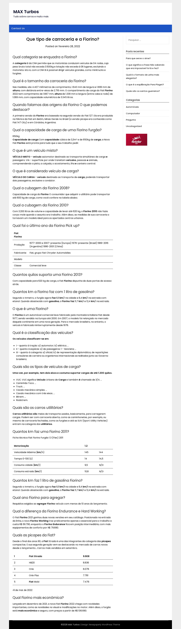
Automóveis (132, 106)
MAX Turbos (26, 12)
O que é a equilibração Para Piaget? (145, 84)
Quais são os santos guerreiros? (143, 91)
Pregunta (131, 119)
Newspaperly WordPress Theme (104, 624)
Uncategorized (134, 126)
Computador (133, 113)
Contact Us (18, 28)
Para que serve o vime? (138, 58)
